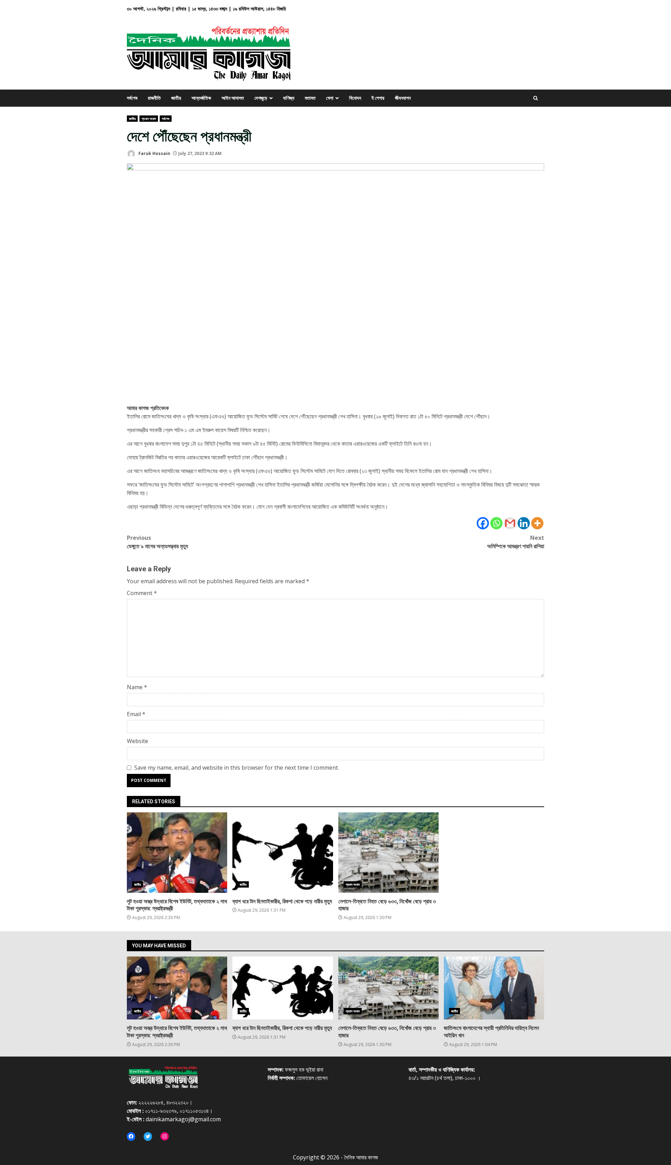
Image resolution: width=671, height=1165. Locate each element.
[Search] (535, 98)
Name (137, 687)
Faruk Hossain (153, 153)
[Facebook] (483, 523)
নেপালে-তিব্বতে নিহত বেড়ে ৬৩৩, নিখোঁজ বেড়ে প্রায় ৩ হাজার (388, 852)
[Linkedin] (524, 523)
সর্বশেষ (165, 118)
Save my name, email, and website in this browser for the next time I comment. (236, 767)
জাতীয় (132, 118)
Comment (142, 593)
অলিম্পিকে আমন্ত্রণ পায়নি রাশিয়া (515, 542)
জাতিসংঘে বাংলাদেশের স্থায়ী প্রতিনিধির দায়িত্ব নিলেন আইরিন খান (494, 987)
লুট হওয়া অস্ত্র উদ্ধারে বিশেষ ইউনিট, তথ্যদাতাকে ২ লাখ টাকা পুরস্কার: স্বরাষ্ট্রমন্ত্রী (177, 852)
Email (136, 714)
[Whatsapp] (496, 523)
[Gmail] (510, 523)
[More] (537, 523)
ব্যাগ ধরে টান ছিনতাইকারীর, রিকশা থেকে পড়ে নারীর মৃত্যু (282, 852)
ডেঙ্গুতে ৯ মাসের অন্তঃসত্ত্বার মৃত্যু (157, 542)
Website (137, 741)
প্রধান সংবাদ (149, 118)
